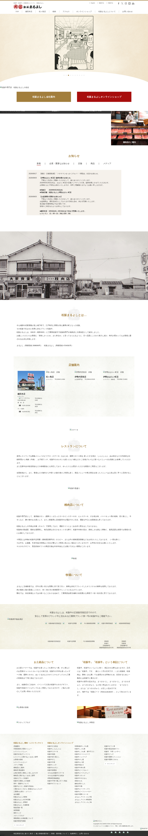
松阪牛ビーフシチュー (82, 773)
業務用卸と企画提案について (23, 818)
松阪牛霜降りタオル (111, 759)
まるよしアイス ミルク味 (83, 797)
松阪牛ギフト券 (109, 746)
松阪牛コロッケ (80, 775)
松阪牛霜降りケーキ (81, 794)
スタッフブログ (19, 815)
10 (83, 75)
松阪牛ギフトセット (54, 783)
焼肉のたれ (78, 781)
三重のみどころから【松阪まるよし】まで (28, 789)
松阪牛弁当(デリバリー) (22, 754)
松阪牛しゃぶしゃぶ (54, 749)
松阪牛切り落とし (54, 757)
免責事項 (73, 833)
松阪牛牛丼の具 (80, 767)
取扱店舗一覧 (18, 807)
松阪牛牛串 (51, 762)
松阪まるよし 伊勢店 (21, 802)
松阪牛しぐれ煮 (80, 749)
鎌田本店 (28, 11)
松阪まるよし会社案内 (44, 97)
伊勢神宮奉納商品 (54, 778)
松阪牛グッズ (108, 754)
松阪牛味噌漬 (52, 770)
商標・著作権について (59, 833)
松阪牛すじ (51, 759)
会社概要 (17, 794)
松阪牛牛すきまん (81, 778)
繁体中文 (101, 3)
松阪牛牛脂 (78, 786)
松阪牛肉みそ (79, 765)
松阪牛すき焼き (53, 746)
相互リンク (17, 813)
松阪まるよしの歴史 (20, 797)
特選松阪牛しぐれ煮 (81, 746)
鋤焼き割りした (80, 783)
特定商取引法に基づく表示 (23, 833)
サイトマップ (20, 825)
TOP (17, 11)
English (93, 3)
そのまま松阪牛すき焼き (56, 775)
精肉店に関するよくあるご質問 (24, 775)
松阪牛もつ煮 (79, 762)
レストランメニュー (20, 751)
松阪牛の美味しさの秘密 (22, 781)
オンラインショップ (84, 11)
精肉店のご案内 (19, 767)
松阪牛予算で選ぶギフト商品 (57, 781)
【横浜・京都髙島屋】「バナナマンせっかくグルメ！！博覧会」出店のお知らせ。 (69, 173)
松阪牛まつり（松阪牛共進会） (24, 786)
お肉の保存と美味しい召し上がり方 (26, 773)
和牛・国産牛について (21, 783)
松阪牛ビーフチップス (82, 789)
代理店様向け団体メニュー (23, 749)
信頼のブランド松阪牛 (21, 778)
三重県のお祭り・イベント (23, 791)
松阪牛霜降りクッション (112, 757)
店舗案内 (17, 746)
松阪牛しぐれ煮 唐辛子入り (84, 751)
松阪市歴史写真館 (20, 821)
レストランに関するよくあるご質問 (26, 757)
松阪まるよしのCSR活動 (22, 799)
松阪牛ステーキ (53, 751)
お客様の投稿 (18, 759)
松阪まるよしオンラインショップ (104, 97)
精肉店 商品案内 (19, 770)
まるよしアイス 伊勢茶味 (83, 799)
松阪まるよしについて (107, 11)
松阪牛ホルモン (53, 767)
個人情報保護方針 (42, 833)
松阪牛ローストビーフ (82, 754)
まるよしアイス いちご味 (83, 802)
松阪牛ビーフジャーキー (83, 791)
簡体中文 (110, 3)
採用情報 (17, 810)
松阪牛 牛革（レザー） (112, 751)
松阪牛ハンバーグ (81, 757)
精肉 (54, 11)
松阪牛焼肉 (51, 754)
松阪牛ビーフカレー (81, 770)
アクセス (66, 11)
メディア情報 (18, 765)
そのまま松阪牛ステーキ (56, 773)
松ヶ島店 (42, 11)
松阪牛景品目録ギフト (112, 749)
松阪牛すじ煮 (79, 759)
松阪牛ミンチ (52, 765)
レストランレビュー (20, 762)
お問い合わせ (127, 11)
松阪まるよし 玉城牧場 (21, 805)
